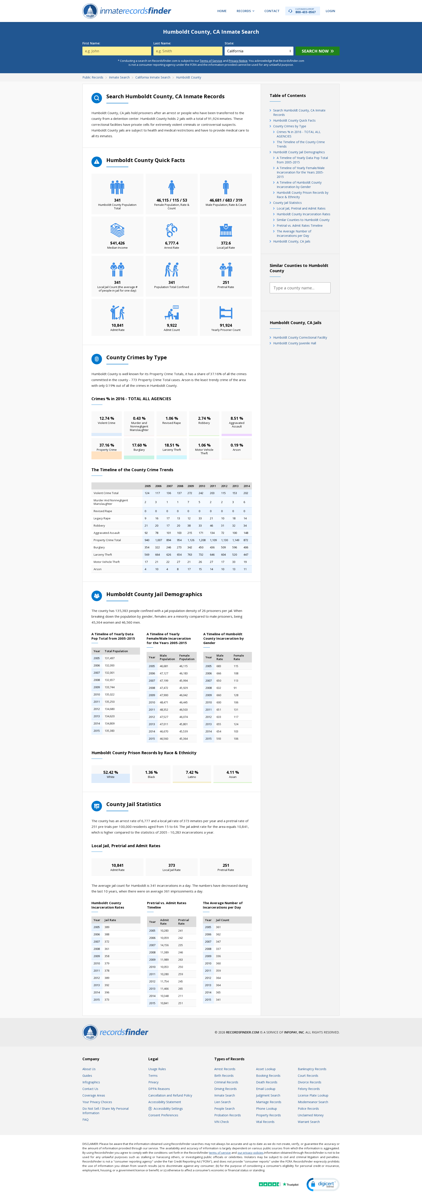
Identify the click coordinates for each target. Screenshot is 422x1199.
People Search (224, 1108)
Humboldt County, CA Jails (291, 241)
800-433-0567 (305, 11)
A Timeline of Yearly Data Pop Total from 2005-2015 (302, 160)
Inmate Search (224, 1095)
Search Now (315, 51)
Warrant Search (309, 1122)
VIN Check (221, 1122)
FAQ (85, 1119)
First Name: (91, 43)
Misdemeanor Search (313, 1102)
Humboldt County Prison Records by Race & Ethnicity (302, 194)
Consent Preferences (163, 1115)
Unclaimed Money (311, 1115)
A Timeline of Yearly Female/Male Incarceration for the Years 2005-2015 (301, 172)
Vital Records (265, 1122)
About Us (89, 1069)
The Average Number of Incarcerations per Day (294, 233)
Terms (153, 1075)
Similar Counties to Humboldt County (303, 220)
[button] (323, 1184)
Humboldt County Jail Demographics (299, 152)
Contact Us (90, 1089)
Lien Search (222, 1102)
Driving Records (225, 1089)
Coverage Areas (93, 1095)
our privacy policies (251, 1153)
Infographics (91, 1082)
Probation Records (227, 1115)
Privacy (153, 1082)
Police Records (308, 1108)
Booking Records (268, 1075)
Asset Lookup (266, 1069)
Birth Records (224, 1075)
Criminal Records (226, 1082)
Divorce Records (309, 1082)
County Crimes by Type (289, 126)
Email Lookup (265, 1089)
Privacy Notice (238, 61)
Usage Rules (157, 1069)
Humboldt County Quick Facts (294, 120)
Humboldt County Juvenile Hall (294, 343)
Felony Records (309, 1089)
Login (330, 11)
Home (222, 11)
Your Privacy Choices (97, 1102)
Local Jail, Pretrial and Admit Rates (301, 208)
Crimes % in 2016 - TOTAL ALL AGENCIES (299, 134)
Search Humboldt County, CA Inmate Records (299, 112)
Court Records (308, 1075)
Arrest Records (224, 1069)
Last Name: (162, 43)
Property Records (268, 1115)
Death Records (266, 1082)
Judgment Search (268, 1095)
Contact (272, 11)
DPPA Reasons (159, 1089)
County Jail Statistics (287, 203)
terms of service (220, 1153)
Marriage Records (268, 1102)
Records (244, 11)
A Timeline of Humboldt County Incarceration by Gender (299, 184)
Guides (87, 1075)
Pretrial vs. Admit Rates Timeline (300, 225)
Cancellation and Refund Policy (170, 1095)
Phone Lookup (266, 1108)
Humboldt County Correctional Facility (300, 337)
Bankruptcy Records (312, 1069)
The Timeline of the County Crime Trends (301, 144)
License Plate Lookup (313, 1095)
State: (229, 43)
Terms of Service (211, 61)
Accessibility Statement (164, 1102)
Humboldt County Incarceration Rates (303, 214)
